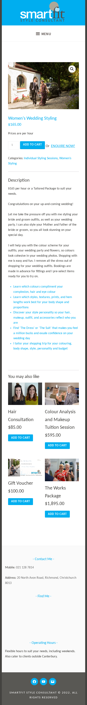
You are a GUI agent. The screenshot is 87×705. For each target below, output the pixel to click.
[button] (72, 69)
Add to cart (32, 144)
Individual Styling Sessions (41, 158)
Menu (46, 33)
